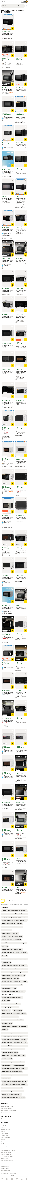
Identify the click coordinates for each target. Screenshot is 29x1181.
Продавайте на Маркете (7, 1108)
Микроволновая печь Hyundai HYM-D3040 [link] (7, 665)
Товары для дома (5, 1137)
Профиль (26, 1179)
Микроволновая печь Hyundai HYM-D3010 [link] (7, 199)
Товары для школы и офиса (8, 1150)
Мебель (3, 1127)
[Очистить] (23, 6)
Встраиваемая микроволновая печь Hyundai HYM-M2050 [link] (7, 861)
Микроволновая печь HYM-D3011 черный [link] (7, 372)
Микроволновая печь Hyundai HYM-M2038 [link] (21, 230)
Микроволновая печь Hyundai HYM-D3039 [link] (7, 145)
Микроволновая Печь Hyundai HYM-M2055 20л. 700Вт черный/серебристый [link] (21, 776)
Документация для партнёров (8, 1110)
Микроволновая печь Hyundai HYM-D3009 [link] (21, 518)
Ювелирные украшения (7, 1160)
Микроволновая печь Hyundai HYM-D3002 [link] (7, 403)
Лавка (12, 1179)
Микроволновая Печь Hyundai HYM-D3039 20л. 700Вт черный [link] (21, 90)
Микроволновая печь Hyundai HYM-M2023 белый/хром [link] (7, 430)
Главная (2, 1179)
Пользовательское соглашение (8, 1164)
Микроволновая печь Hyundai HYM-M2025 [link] (7, 518)
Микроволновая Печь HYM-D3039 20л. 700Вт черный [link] (21, 261)
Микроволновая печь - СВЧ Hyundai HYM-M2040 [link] (7, 61)
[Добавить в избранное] (12, 15)
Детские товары (5, 1158)
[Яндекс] (12, 1175)
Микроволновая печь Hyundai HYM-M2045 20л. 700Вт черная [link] (21, 693)
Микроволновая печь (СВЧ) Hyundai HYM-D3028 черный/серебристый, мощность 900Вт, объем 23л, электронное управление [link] (7, 261)
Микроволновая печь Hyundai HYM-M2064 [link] (7, 461)
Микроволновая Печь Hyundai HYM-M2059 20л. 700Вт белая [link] (7, 832)
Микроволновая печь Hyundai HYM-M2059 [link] (21, 403)
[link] (14, 910)
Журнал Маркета (5, 1170)
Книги (2, 1148)
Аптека (3, 1139)
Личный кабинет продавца (7, 1106)
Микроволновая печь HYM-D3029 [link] (7, 346)
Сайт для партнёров (6, 1112)
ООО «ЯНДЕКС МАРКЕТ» (11, 1173)
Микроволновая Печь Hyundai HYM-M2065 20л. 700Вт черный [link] (7, 890)
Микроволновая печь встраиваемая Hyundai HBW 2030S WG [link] (21, 462)
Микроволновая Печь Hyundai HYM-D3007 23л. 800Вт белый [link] (21, 805)
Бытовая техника (5, 1129)
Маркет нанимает (5, 1168)
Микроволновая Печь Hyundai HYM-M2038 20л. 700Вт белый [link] (7, 489)
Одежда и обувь (5, 1135)
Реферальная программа (7, 1118)
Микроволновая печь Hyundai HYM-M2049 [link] (21, 372)
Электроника (4, 1133)
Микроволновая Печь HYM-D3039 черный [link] (21, 61)
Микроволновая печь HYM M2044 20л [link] (21, 636)
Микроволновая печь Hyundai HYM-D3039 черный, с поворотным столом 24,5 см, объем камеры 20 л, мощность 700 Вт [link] (21, 608)
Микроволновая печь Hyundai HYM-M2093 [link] (7, 172)
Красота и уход (5, 1141)
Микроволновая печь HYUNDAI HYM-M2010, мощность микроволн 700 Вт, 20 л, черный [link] (21, 489)
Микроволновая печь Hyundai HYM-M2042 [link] (7, 317)
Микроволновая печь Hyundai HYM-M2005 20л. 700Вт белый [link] (7, 749)
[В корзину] (12, 28)
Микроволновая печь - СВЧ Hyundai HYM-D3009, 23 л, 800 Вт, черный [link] (7, 550)
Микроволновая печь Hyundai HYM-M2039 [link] (7, 34)
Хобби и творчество (6, 1144)
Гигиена (3, 1131)
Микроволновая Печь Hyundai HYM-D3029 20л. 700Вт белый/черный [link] (21, 578)
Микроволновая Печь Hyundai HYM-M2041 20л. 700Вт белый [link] (21, 720)
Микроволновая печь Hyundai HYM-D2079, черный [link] (7, 636)
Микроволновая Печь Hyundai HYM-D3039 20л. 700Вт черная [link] (7, 116)
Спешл (7, 1179)
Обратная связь (5, 1166)
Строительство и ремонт (7, 1156)
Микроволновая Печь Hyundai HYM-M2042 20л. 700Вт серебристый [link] (21, 550)
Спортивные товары (6, 1152)
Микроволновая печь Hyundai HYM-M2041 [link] (21, 291)
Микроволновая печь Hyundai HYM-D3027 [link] (7, 230)
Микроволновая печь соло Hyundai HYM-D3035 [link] (7, 578)
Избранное (17, 1179)
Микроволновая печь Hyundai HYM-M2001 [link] (7, 608)
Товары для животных (6, 1154)
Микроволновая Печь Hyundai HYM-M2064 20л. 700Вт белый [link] (7, 693)
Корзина (21, 1179)
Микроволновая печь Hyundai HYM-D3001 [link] (21, 116)
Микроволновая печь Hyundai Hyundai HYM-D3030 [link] (21, 199)
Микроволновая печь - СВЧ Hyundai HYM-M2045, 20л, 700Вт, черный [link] (21, 317)
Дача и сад (4, 1146)
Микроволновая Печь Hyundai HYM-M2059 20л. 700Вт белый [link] (21, 861)
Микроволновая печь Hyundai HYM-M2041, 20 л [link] (21, 430)
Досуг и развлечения (6, 1125)
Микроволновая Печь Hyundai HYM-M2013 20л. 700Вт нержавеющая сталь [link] (7, 721)
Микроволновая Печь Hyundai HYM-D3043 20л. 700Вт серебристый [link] (21, 832)
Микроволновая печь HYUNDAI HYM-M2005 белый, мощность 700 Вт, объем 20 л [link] (21, 749)
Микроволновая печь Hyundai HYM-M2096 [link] (7, 291)
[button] (27, 6)
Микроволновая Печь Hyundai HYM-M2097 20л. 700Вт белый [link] (7, 805)
